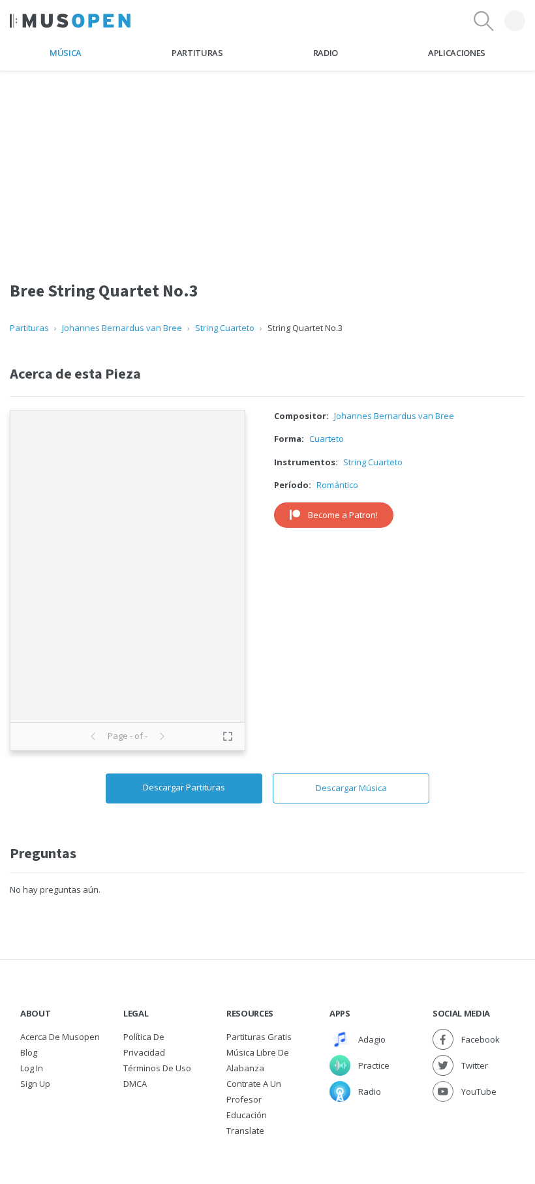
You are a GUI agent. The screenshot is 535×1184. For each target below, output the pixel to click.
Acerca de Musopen (60, 1037)
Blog (28, 1052)
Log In (31, 1068)
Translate (245, 1130)
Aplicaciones (456, 53)
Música (66, 53)
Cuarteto (326, 438)
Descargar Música (351, 788)
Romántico (337, 485)
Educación (246, 1115)
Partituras (197, 53)
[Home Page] (70, 21)
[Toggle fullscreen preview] (227, 736)
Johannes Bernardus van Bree (122, 328)
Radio (325, 53)
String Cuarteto (224, 328)
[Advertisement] (267, 162)
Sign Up (35, 1084)
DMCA (135, 1084)
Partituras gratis (259, 1037)
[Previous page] (93, 736)
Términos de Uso (157, 1068)
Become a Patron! (343, 515)
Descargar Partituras (184, 787)
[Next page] (161, 736)
